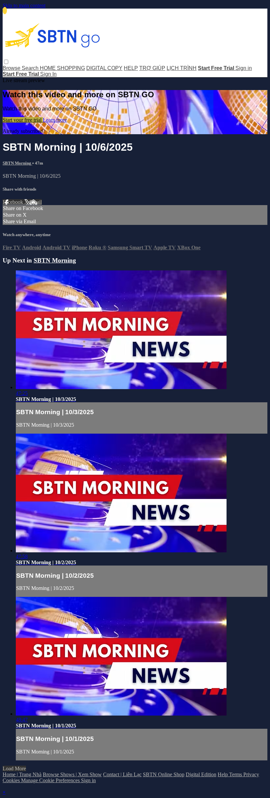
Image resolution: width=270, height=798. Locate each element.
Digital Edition (201, 774)
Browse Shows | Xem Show (72, 774)
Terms (236, 774)
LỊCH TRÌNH (182, 68)
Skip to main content (24, 5)
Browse (12, 68)
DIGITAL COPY (104, 68)
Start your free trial (23, 120)
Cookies (12, 780)
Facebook (13, 202)
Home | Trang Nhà (22, 774)
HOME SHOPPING (62, 68)
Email (36, 202)
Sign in (243, 68)
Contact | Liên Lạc (122, 774)
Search (31, 68)
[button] (6, 62)
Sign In (48, 74)
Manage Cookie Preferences (51, 780)
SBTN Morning (17, 163)
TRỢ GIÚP (152, 68)
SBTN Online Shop (163, 774)
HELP (131, 68)
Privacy (251, 774)
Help (223, 774)
